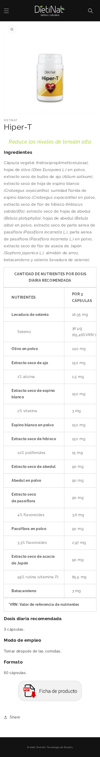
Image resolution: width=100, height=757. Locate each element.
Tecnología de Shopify (60, 747)
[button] (6, 10)
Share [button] (15, 717)
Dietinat (41, 747)
